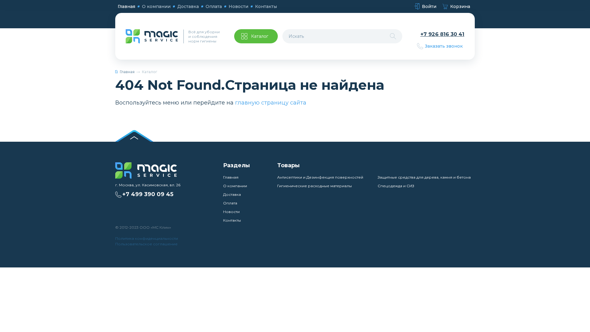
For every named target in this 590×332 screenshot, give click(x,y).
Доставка (188, 6)
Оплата (214, 6)
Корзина (460, 6)
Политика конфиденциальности (146, 238)
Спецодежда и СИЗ (396, 186)
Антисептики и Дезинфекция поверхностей (320, 177)
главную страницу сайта (270, 102)
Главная (126, 6)
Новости (238, 6)
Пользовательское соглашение (146, 244)
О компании (156, 6)
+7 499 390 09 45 (147, 194)
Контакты (266, 6)
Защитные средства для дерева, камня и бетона (424, 177)
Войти (429, 6)
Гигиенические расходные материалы (314, 186)
